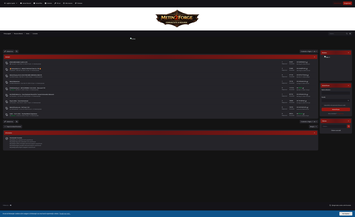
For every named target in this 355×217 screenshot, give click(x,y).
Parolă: (323, 97)
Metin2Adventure (15, 81)
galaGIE (13, 70)
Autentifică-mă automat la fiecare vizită (334, 105)
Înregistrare (340, 113)
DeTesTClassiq (14, 77)
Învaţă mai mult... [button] (65, 213)
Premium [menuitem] (79, 3)
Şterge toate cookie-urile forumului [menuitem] (341, 205)
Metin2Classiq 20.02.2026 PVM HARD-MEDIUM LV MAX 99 (26, 75)
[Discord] (10, 205)
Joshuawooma (302, 81)
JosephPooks (302, 68)
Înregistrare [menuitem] (347, 3)
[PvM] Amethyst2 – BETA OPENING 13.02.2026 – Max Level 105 (27, 88)
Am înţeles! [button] (345, 213)
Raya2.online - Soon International (19, 101)
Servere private (37, 64)
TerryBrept (301, 100)
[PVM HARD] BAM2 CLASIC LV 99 (18, 62)
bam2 (14, 64)
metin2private (14, 109)
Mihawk (13, 115)
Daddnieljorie (302, 62)
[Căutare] (346, 33)
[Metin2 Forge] (177, 19)
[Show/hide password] (348, 100)
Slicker (12, 90)
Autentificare (336, 109)
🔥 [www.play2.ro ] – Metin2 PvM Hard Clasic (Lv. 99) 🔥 (25, 68)
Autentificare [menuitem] (337, 3)
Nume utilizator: (326, 90)
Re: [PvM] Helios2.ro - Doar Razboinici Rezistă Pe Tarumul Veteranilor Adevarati (32, 94)
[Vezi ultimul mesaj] (307, 62)
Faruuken (13, 102)
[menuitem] (11, 3)
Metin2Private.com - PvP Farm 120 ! (20, 107)
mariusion (13, 96)
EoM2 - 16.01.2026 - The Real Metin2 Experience (23, 114)
